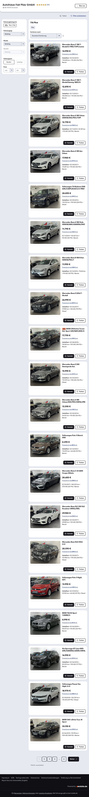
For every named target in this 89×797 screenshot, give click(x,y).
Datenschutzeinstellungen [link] (50, 778)
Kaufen (9, 62)
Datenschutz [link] (35, 778)
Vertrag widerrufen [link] (22, 778)
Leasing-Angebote (45, 793)
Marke (5, 41)
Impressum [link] (5, 778)
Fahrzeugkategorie (10, 22)
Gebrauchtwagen (28, 793)
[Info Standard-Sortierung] (63, 36)
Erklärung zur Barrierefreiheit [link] (71, 778)
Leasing (19, 62)
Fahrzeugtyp (7, 31)
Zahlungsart (7, 59)
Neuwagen (18, 793)
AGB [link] (12, 778)
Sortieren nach (35, 32)
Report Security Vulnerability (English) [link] (15, 780)
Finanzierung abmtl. (70, 54)
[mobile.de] (82, 786)
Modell (5, 49)
